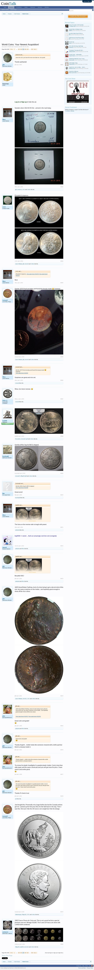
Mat (3, 493)
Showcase (32, 7)
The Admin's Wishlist (69, 111)
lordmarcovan (72, 68)
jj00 (3, 64)
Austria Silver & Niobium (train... (76, 29)
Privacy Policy (90, 968)
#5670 (61, 494)
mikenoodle (71, 60)
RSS (92, 965)
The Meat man (72, 26)
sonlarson (19, 189)
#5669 (61, 473)
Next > (35, 49)
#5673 (61, 578)
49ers (4, 119)
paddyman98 (72, 51)
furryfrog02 (5, 456)
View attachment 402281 (22, 373)
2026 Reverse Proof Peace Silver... (77, 37)
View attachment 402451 (22, 716)
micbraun (71, 47)
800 (32, 49)
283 (21, 49)
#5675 (61, 725)
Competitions (19, 7)
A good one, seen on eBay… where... (77, 67)
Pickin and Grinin (73, 72)
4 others (32, 263)
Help (83, 965)
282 (19, 49)
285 (25, 49)
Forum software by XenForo (13, 968)
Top (89, 965)
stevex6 (26, 263)
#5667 (61, 398)
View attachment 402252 (33, 274)
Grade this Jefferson (73, 71)
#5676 (61, 749)
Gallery (26, 7)
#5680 (61, 944)
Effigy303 (23, 476)
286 (28, 49)
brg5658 (4, 420)
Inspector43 (71, 64)
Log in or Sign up (87, 1)
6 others (32, 438)
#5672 (61, 545)
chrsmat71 (23, 438)
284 (23, 49)
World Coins (11, 46)
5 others (32, 359)
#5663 (61, 261)
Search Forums (5, 9)
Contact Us (78, 965)
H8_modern (17, 438)
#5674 (61, 695)
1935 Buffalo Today (73, 63)
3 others (29, 189)
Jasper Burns (72, 55)
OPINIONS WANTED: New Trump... (77, 58)
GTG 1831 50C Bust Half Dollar (76, 46)
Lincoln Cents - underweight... (75, 54)
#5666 (61, 380)
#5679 (61, 911)
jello (3, 716)
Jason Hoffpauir (18, 263)
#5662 (61, 186)
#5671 (61, 527)
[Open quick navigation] (62, 13)
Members (47, 7)
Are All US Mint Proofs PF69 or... (76, 33)
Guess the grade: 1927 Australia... (76, 24)
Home (5, 7)
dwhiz (70, 43)
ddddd (70, 30)
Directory (40, 7)
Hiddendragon (18, 914)
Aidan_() (4, 400)
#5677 (61, 774)
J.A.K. (23, 189)
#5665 (61, 356)
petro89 (20, 46)
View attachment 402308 (22, 487)
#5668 (61, 436)
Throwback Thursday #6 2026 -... (76, 50)
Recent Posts (13, 9)
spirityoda (17, 530)
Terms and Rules (82, 968)
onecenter (26, 946)
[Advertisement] (32, 30)
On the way (71, 41)
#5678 (61, 796)
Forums (11, 7)
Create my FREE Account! (78, 16)
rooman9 (5, 300)
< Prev (11, 49)
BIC (70, 34)
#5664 (61, 282)
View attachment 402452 (34, 716)
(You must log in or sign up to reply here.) (54, 952)
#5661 (61, 64)
